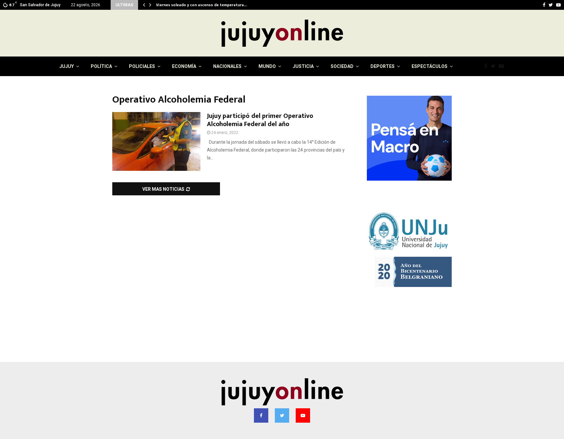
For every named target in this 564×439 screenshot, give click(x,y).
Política (101, 66)
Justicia (303, 66)
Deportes (382, 66)
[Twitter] (495, 66)
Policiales (142, 66)
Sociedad (342, 66)
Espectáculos (429, 66)
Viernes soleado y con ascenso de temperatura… (205, 5)
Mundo (267, 66)
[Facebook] (487, 66)
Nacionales (227, 66)
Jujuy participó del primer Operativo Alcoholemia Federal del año (260, 120)
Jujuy (66, 66)
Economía (184, 66)
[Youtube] (503, 66)
